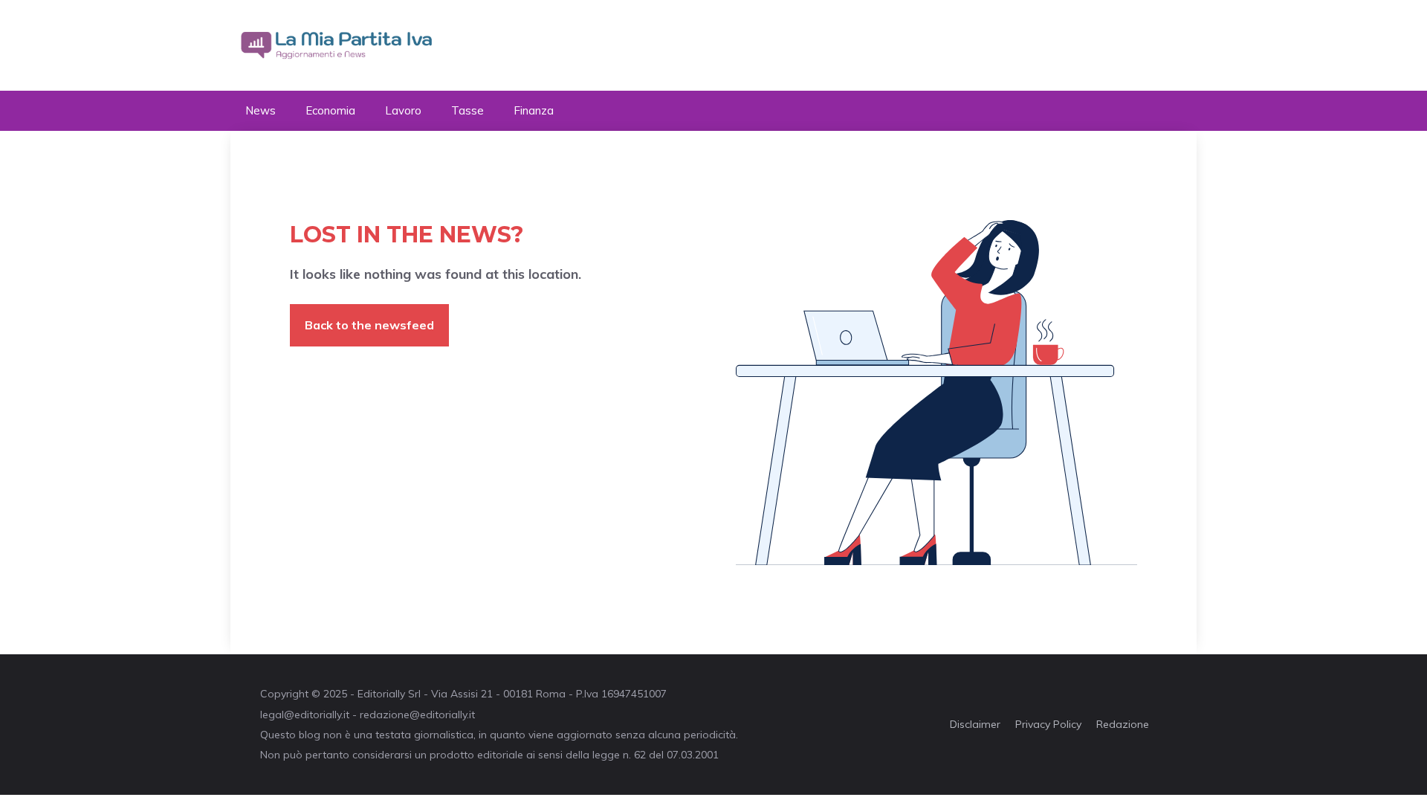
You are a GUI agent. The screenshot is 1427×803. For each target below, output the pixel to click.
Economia (330, 110)
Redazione (1122, 724)
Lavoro (403, 110)
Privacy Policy (1048, 724)
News (260, 110)
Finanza (534, 110)
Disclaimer (975, 724)
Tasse (467, 110)
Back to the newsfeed (369, 324)
